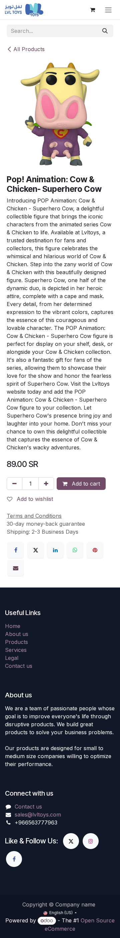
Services (16, 650)
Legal (11, 658)
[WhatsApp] (75, 550)
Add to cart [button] (85, 483)
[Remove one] (14, 483)
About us (16, 634)
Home (12, 626)
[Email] (16, 568)
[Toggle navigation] (108, 10)
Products (16, 642)
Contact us (18, 666)
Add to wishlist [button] (34, 499)
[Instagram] (91, 841)
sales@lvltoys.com (38, 814)
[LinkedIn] (55, 550)
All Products (29, 49)
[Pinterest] (95, 550)
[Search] (105, 31)
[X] (36, 550)
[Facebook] (16, 550)
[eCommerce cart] (92, 9)
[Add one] (46, 483)
